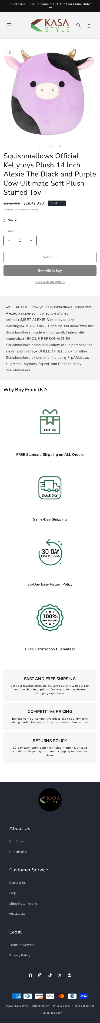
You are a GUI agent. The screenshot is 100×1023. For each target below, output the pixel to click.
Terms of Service (21, 945)
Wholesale (17, 914)
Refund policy (40, 1006)
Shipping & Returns (23, 903)
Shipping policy (52, 1013)
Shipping (8, 209)
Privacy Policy (19, 955)
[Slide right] (60, 146)
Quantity (9, 231)
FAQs (13, 893)
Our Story (16, 841)
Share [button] (12, 220)
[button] (9, 25)
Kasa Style (21, 1005)
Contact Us (17, 882)
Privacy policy (61, 1006)
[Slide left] (40, 146)
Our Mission (18, 852)
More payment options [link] (50, 282)
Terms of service (84, 1006)
